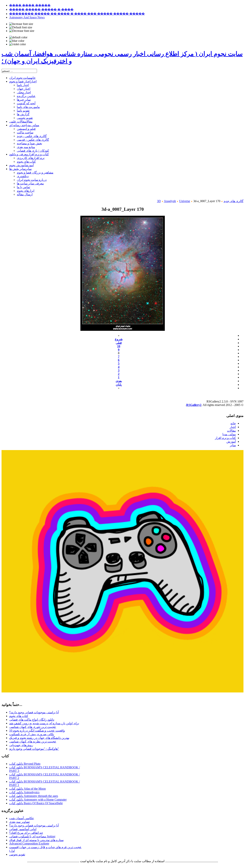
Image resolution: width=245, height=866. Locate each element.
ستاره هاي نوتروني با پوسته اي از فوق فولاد (36, 840)
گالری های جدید (233, 201)
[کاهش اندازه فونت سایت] (21, 31)
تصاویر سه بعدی (19, 821)
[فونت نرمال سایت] (20, 27)
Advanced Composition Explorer (29, 843)
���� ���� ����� (30, 5)
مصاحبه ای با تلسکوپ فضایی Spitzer (32, 836)
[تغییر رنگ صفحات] (18, 37)
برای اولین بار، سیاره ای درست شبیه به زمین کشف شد (44, 723)
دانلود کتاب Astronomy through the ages (33, 796)
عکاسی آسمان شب (21, 818)
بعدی (119, 381)
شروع (118, 339)
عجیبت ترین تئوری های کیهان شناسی (32, 727)
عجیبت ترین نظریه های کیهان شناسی (32, 741)
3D (159, 201)
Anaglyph (170, 201)
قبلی (119, 342)
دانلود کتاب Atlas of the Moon (27, 788)
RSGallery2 (193, 405)
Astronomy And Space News (27, 17)
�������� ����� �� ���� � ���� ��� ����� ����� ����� (77, 13)
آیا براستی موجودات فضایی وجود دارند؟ (34, 712)
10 (118, 346)
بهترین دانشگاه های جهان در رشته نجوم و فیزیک (39, 737)
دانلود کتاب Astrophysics (24, 792)
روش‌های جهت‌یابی (21, 745)
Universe (184, 201)
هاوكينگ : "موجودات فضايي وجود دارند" (34, 748)
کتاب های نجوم (18, 716)
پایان (119, 384)
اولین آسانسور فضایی (22, 829)
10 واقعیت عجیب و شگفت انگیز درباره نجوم (37, 730)
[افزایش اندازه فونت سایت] (21, 24)
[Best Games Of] (122, 691)
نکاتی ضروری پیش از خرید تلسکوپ (31, 734)
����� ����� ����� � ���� (41, 9)
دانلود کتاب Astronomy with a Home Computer (38, 799)
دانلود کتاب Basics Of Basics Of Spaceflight (36, 803)
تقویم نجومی (17, 854)
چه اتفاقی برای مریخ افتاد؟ (26, 832)
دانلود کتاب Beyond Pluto (24, 763)
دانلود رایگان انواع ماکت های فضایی (31, 719)
